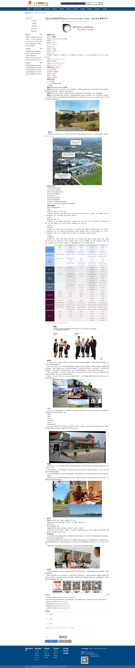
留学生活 (55, 653)
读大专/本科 (46, 653)
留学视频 (105, 9)
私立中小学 (34, 31)
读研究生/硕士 (47, 655)
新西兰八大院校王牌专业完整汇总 (33, 53)
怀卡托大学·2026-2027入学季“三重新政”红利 (34, 41)
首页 (33, 12)
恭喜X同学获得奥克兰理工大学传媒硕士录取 (34, 67)
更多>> (41, 34)
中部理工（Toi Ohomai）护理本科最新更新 (34, 39)
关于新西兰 (97, 9)
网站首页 (29, 9)
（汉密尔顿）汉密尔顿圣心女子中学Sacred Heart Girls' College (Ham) (60, 597)
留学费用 (55, 657)
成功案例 (82, 9)
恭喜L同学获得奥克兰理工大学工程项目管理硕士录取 (34, 69)
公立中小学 (43, 12)
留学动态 (55, 651)
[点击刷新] (63, 637)
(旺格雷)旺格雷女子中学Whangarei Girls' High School (57, 603)
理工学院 (34, 23)
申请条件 (55, 655)
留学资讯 (61, 9)
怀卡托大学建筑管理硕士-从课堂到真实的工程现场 (34, 43)
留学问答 (75, 9)
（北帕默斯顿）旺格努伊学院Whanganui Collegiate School (58, 608)
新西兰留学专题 (37, 9)
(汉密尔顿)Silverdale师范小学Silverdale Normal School (57, 601)
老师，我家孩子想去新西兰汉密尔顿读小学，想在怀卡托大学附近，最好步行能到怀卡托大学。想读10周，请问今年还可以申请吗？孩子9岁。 (76, 599)
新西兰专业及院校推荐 (31, 55)
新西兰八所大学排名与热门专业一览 (34, 59)
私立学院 (34, 26)
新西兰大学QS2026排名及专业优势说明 (34, 57)
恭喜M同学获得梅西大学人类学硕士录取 (34, 74)
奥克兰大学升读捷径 (30, 45)
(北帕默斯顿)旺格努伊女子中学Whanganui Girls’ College (58, 605)
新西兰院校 (47, 9)
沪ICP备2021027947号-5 (61, 666)
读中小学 (46, 651)
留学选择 (54, 9)
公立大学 (34, 21)
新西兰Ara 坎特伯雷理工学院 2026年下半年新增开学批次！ (34, 37)
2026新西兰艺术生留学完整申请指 (33, 51)
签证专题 (68, 9)
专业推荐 (46, 657)
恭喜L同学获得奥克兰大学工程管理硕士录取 (34, 71)
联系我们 (89, 9)
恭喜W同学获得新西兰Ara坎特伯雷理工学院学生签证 (34, 65)
